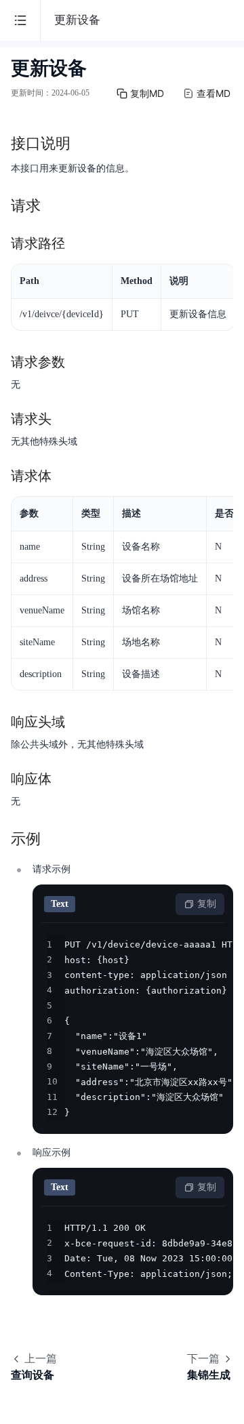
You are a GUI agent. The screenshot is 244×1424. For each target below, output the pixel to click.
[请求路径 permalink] (78, 243)
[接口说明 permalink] (84, 143)
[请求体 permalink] (65, 476)
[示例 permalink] (54, 839)
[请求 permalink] (54, 206)
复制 (206, 904)
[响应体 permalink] (65, 779)
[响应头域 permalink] (78, 722)
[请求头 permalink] (65, 419)
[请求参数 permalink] (78, 362)
